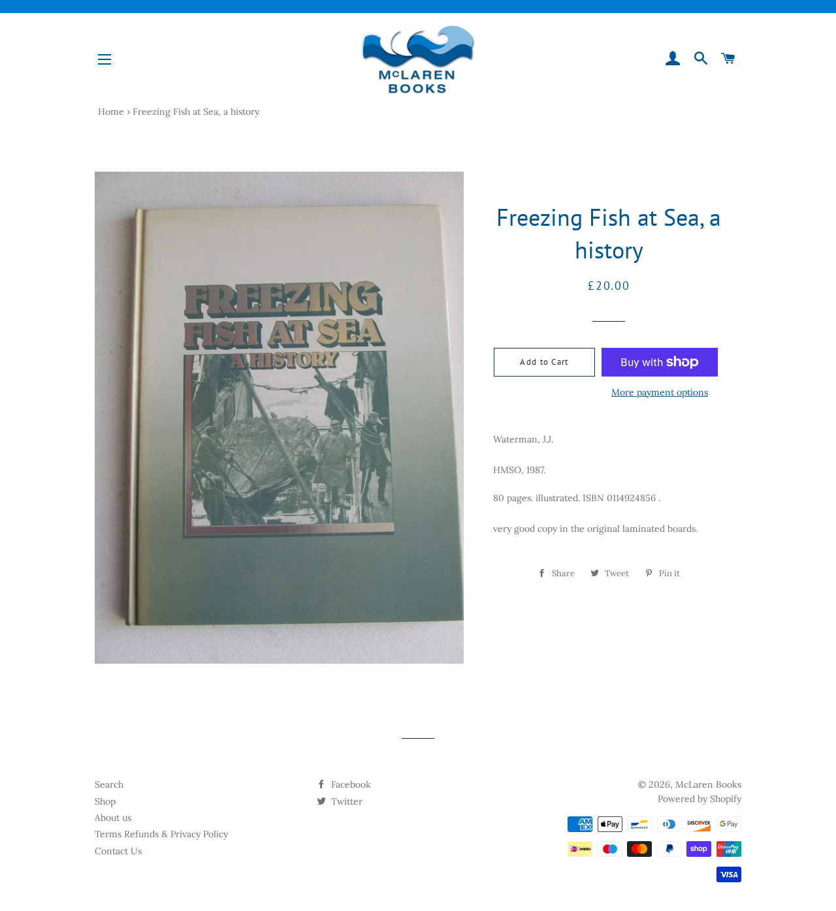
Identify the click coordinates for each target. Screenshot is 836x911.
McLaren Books (708, 784)
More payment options (659, 392)
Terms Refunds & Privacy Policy (161, 834)
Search (109, 784)
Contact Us (118, 851)
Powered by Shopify (699, 799)
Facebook (350, 784)
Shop (105, 801)
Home (111, 111)
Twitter (345, 801)
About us (113, 818)
